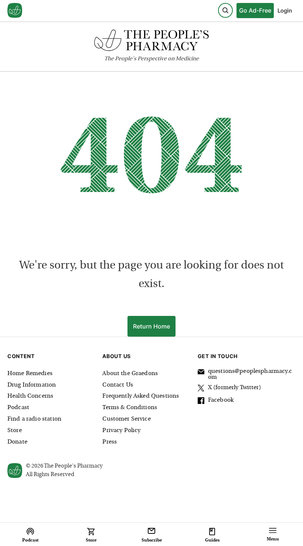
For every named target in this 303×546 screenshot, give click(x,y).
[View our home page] (14, 10)
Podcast (18, 408)
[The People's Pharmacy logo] (151, 42)
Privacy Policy (121, 431)
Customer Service (126, 419)
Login (285, 10)
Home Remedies (29, 374)
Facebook (221, 400)
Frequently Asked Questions (140, 396)
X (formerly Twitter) (234, 388)
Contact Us (117, 385)
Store (14, 431)
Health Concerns (30, 396)
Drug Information (31, 385)
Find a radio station (34, 419)
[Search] (225, 10)
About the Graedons (130, 374)
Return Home (151, 326)
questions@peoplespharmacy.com (250, 374)
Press (109, 442)
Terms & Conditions (129, 408)
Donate (17, 442)
